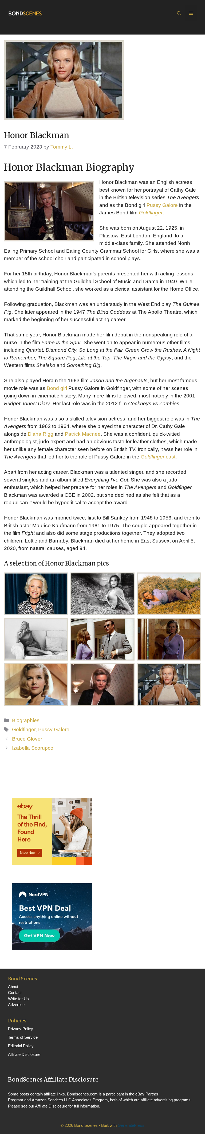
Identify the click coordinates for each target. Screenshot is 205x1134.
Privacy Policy (20, 1028)
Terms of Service (23, 1037)
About (13, 986)
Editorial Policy (21, 1046)
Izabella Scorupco (32, 748)
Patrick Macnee (83, 434)
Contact (15, 992)
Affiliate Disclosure (24, 1054)
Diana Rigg (40, 434)
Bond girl (57, 388)
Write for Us (18, 998)
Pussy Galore (162, 205)
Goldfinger (151, 212)
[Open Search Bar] (179, 13)
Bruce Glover (27, 739)
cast (158, 457)
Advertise (16, 1004)
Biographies (26, 720)
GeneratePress (131, 1125)
